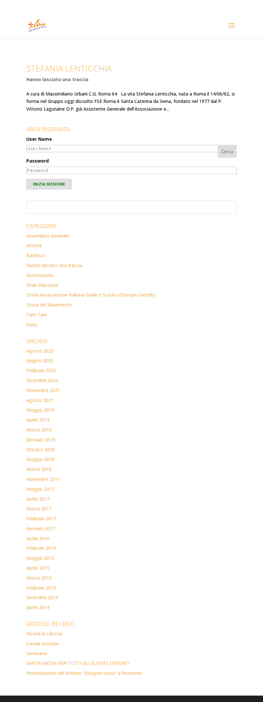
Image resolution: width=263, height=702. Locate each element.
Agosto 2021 (40, 400)
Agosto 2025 (40, 351)
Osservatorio (40, 275)
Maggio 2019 (40, 410)
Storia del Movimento (49, 305)
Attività (34, 245)
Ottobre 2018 (40, 450)
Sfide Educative (42, 285)
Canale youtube (42, 643)
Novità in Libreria (44, 634)
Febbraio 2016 (41, 548)
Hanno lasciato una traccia (57, 79)
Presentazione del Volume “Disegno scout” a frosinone (84, 673)
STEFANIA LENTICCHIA (69, 68)
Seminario (36, 653)
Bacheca (35, 255)
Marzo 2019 (39, 430)
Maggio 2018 (40, 459)
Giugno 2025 (39, 360)
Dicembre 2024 (42, 380)
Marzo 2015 (39, 578)
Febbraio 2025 (41, 370)
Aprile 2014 (37, 607)
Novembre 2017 (43, 479)
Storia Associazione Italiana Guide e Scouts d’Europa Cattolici (90, 295)
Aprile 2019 (37, 420)
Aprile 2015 (37, 568)
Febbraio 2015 (41, 588)
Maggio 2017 (40, 489)
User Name (39, 139)
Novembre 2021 (43, 390)
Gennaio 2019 (40, 440)
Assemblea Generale (47, 236)
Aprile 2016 (37, 538)
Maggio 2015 (40, 558)
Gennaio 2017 (40, 528)
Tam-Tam (36, 315)
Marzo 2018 (39, 469)
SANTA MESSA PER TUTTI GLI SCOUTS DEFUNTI (77, 663)
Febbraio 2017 (41, 518)
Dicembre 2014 (42, 597)
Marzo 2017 (39, 509)
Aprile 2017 (37, 499)
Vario (31, 325)
